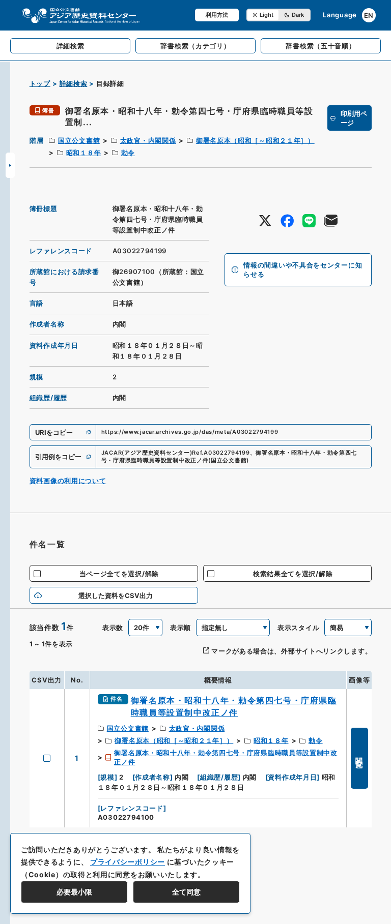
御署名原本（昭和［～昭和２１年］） (255, 140)
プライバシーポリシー (127, 861)
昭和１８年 (83, 152)
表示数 (112, 627)
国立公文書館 (79, 140)
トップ (40, 83)
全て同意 (186, 891)
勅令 (128, 152)
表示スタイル (298, 627)
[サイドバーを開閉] (10, 165)
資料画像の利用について (68, 480)
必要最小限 (74, 891)
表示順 (180, 627)
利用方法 (217, 14)
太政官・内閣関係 (148, 140)
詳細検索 (74, 83)
